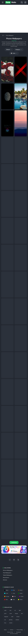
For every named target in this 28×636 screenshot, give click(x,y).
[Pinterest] (14, 559)
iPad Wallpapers (7, 572)
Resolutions (6, 577)
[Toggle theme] (25, 2)
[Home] (3, 35)
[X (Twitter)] (18, 559)
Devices (5, 579)
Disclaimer (18, 632)
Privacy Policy (20, 629)
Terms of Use (10, 632)
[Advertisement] (14, 19)
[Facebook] (9, 559)
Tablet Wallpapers (7, 575)
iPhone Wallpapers (8, 570)
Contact (11, 629)
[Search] (21, 2)
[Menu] (2, 2)
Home (5, 629)
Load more (14, 542)
